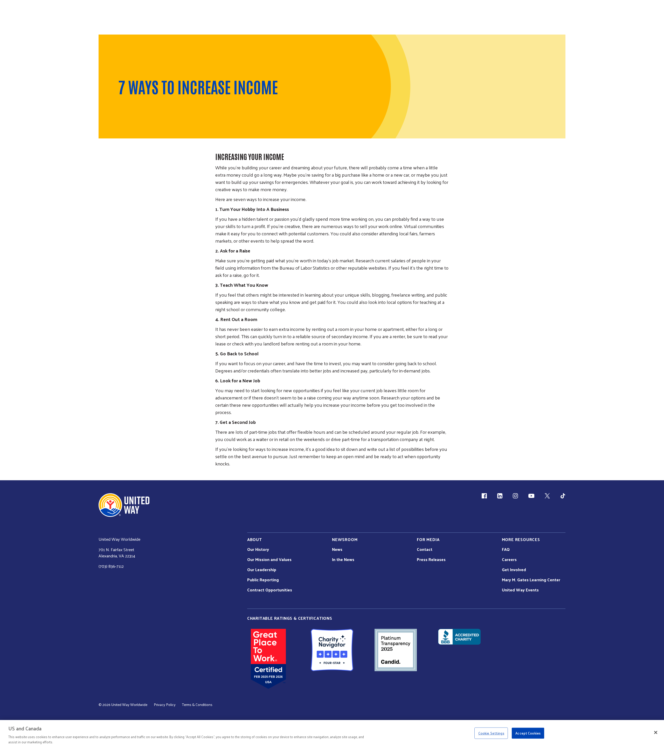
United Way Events (520, 590)
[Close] (655, 732)
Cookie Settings (491, 733)
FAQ (506, 549)
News (337, 549)
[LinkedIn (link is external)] (499, 495)
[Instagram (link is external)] (515, 495)
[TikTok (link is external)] (562, 495)
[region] (332, 733)
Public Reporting (263, 580)
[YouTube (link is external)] (531, 496)
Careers (509, 559)
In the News (343, 559)
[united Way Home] (124, 505)
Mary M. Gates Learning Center (531, 580)
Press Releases (431, 559)
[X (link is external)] (547, 495)
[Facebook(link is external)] (484, 495)
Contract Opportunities (269, 590)
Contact (424, 549)
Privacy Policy (165, 705)
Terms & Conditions (197, 705)
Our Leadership (261, 569)
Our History (258, 549)
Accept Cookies (528, 733)
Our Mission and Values (269, 559)
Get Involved (514, 569)
